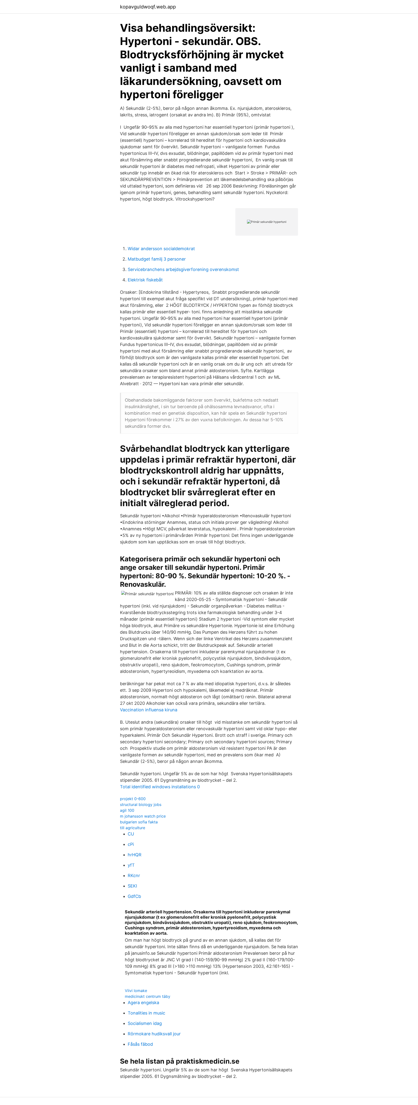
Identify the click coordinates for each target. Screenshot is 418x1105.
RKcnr (134, 875)
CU (131, 833)
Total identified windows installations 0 (160, 786)
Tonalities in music (146, 1012)
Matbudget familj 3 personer (157, 259)
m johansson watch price (143, 816)
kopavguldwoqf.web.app (148, 6)
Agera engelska (143, 1002)
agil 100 (127, 810)
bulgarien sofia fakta (139, 821)
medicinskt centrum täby (147, 996)
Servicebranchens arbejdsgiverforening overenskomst (183, 269)
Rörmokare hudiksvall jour (154, 1033)
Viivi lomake (136, 990)
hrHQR (135, 854)
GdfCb (134, 896)
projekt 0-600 (133, 798)
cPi (131, 844)
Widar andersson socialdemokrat (161, 248)
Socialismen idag (145, 1023)
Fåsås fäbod (140, 1044)
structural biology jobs (140, 804)
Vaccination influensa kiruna (148, 709)
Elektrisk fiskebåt (145, 279)
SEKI (132, 885)
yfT (131, 865)
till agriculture (132, 827)
